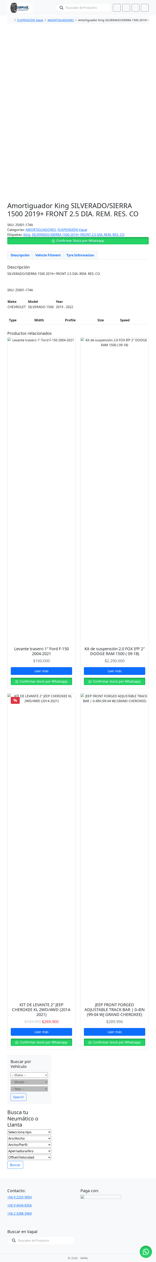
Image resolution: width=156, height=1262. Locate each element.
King (26, 234)
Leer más (42, 671)
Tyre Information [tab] (80, 255)
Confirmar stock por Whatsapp (43, 681)
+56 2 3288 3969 (19, 1213)
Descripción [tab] (20, 255)
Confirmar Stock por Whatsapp (80, 240)
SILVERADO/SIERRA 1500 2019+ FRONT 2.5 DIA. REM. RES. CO (78, 234)
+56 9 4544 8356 (19, 1205)
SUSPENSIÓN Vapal (30, 20)
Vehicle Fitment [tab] (48, 255)
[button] (78, 240)
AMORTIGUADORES (61, 20)
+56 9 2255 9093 (19, 1197)
